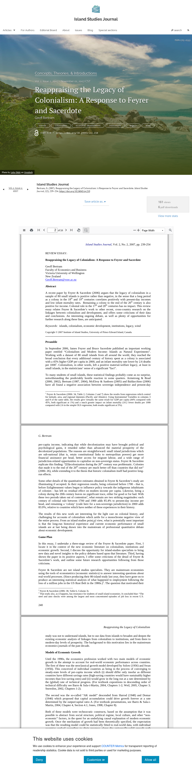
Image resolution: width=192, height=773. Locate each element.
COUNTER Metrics (112, 746)
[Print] (31, 230)
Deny (41, 759)
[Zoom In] (138, 230)
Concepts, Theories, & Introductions (66, 73)
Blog (90, 30)
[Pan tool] (78, 230)
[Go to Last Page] (71, 230)
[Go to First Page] (39, 230)
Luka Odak (16, 172)
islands (42, 125)
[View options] (24, 230)
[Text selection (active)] (86, 230)
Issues (78, 30)
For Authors (27, 30)
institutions (115, 125)
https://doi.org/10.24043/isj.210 (77, 133)
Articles (7, 30)
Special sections (108, 30)
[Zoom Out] (134, 230)
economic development (88, 125)
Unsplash (28, 172)
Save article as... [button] (95, 201)
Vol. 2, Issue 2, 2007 (46, 81)
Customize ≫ (97, 759)
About (65, 30)
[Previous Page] (44, 230)
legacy (133, 125)
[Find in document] (170, 230)
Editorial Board (48, 30)
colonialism (61, 125)
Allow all (152, 759)
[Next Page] (66, 230)
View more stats (168, 215)
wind (148, 125)
